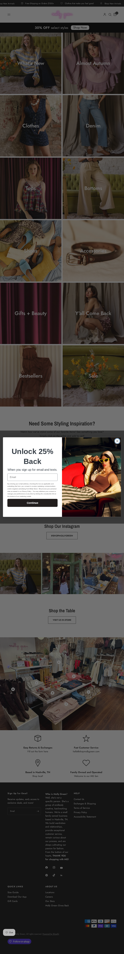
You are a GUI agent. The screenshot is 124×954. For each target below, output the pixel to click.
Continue (32, 502)
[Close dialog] (117, 441)
